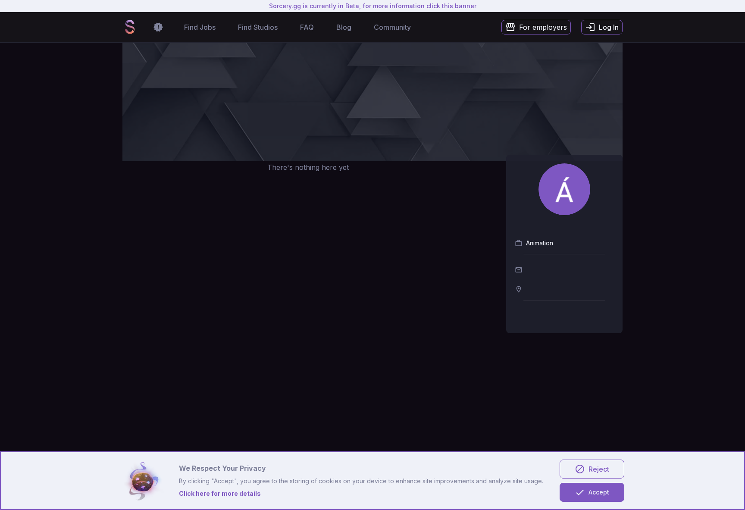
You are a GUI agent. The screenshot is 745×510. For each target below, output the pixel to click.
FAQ (307, 27)
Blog (343, 27)
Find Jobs (200, 27)
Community (392, 27)
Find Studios (258, 27)
